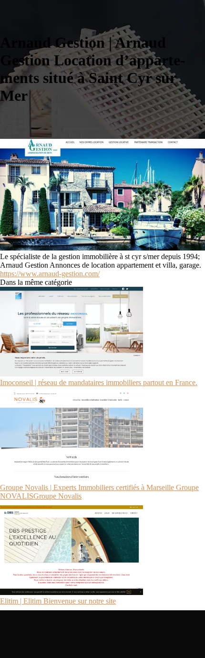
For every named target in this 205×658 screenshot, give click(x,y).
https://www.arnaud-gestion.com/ (50, 274)
